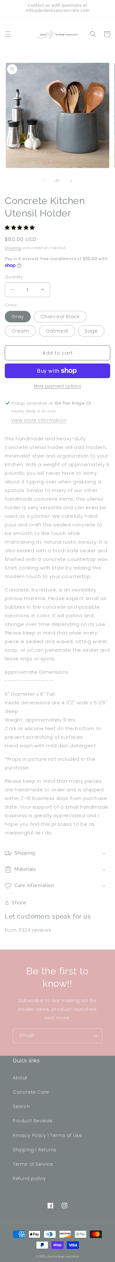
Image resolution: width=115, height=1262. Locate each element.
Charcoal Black (60, 316)
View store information (38, 420)
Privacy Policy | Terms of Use (47, 1135)
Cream (20, 331)
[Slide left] (43, 181)
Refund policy (29, 1178)
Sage (91, 331)
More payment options (57, 386)
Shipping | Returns (35, 1150)
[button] (8, 34)
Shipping (13, 248)
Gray (18, 316)
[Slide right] (72, 181)
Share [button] (19, 902)
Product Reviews (33, 1121)
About (20, 1078)
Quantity (14, 277)
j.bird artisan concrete (63, 1256)
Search (21, 1106)
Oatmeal (57, 331)
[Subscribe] (95, 1035)
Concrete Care (31, 1092)
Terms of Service (33, 1164)
